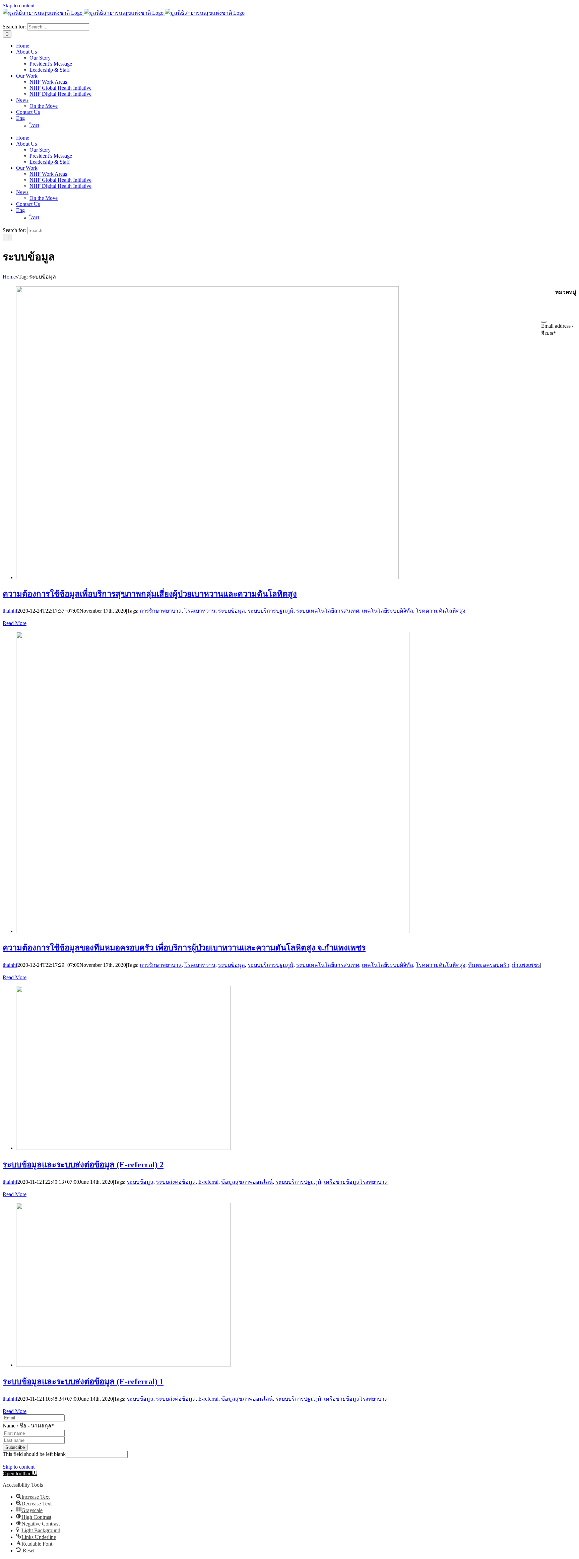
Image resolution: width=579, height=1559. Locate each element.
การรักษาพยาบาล (161, 611)
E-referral (208, 1182)
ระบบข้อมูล (231, 611)
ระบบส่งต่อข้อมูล (176, 1182)
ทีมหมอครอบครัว (488, 965)
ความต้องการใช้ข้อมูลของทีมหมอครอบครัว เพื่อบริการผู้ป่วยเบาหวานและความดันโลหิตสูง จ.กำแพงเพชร (184, 947)
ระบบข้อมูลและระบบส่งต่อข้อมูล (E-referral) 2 (83, 1164)
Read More (14, 623)
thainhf (10, 611)
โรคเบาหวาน (199, 611)
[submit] (543, 322)
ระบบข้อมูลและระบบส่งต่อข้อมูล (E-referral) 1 (83, 1381)
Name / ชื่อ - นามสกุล (28, 1425)
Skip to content (19, 5)
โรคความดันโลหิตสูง (440, 611)
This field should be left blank (34, 1454)
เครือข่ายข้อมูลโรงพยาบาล (356, 1182)
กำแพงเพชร (526, 965)
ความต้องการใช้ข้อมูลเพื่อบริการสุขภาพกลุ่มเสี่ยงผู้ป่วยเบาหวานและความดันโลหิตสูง (150, 594)
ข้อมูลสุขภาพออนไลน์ (247, 1182)
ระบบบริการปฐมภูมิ (271, 611)
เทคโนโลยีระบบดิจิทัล (387, 611)
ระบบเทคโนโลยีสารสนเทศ (327, 611)
